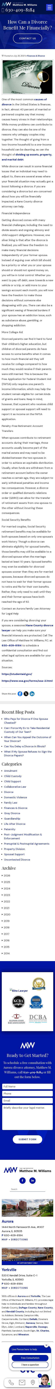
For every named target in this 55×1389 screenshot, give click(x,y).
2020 (6, 914)
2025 (6, 882)
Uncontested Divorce (17, 859)
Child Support (12, 781)
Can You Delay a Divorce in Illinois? (25, 746)
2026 (6, 875)
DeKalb (33, 1319)
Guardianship (12, 818)
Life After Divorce (14, 824)
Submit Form (27, 1139)
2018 (6, 927)
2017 (5, 934)
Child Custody (13, 776)
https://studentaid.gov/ (17, 674)
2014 (6, 953)
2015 (6, 947)
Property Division (14, 849)
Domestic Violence (15, 797)
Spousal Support (14, 854)
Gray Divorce (12, 813)
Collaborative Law (15, 787)
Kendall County (15, 1311)
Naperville (31, 1326)
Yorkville (35, 1296)
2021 (5, 908)
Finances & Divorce (36, 56)
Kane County (45, 1307)
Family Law (10, 802)
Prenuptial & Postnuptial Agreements (26, 843)
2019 (6, 921)
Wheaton (23, 1334)
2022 (6, 901)
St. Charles (42, 1330)
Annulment (10, 771)
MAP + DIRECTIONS (15, 1239)
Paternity (9, 829)
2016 (6, 940)
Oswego (43, 1326)
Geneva (30, 1323)
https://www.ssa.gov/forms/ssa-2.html (27, 681)
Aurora (22, 1296)
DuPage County (28, 1307)
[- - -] (49, 7)
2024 (6, 888)
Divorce (8, 792)
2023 (6, 895)
